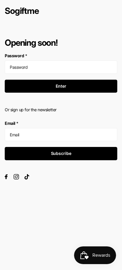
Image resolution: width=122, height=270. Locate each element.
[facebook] (6, 176)
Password (16, 55)
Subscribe (61, 153)
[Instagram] (16, 176)
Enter (61, 86)
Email (11, 123)
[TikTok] (27, 176)
